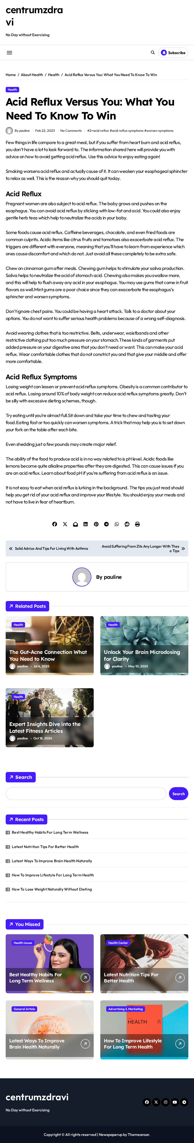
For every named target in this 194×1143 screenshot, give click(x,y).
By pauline (22, 130)
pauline (113, 577)
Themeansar (138, 1134)
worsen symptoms (159, 130)
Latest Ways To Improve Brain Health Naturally (52, 860)
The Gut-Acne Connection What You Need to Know (48, 655)
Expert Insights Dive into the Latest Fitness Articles (44, 727)
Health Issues (23, 943)
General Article (24, 1009)
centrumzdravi (37, 1097)
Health (12, 89)
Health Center (118, 943)
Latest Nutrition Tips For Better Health (45, 846)
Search (23, 777)
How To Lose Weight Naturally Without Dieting (52, 889)
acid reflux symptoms (127, 130)
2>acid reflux (99, 130)
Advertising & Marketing (125, 1009)
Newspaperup (110, 1134)
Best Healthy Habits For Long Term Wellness (50, 832)
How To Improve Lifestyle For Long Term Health (53, 875)
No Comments (71, 130)
